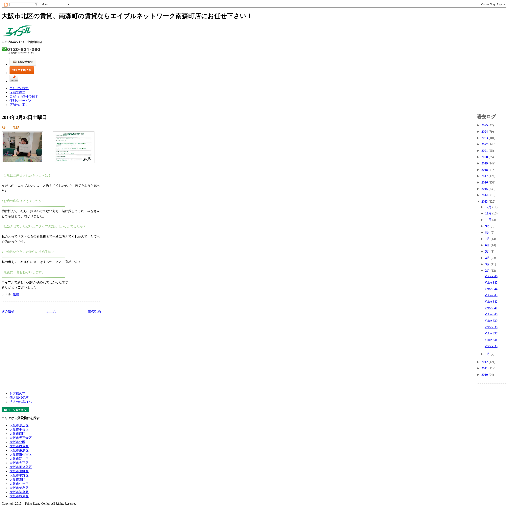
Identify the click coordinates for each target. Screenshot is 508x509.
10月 (488, 219)
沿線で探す (17, 92)
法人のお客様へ (21, 402)
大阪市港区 (17, 479)
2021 (485, 150)
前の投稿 (94, 311)
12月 (488, 207)
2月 (488, 270)
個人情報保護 (19, 397)
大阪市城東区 (19, 496)
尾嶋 (16, 294)
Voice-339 (491, 320)
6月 (488, 245)
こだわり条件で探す (24, 96)
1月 (488, 354)
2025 (485, 125)
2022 (485, 144)
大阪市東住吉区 (21, 454)
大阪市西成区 (19, 446)
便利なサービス (21, 100)
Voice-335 (491, 346)
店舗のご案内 (19, 104)
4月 (488, 258)
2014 (485, 195)
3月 (488, 264)
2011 (485, 368)
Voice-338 (491, 327)
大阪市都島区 (19, 488)
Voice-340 (491, 314)
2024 (485, 131)
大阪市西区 (17, 433)
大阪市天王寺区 (21, 437)
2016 (485, 182)
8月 (488, 232)
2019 (485, 163)
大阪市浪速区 (19, 425)
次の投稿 (8, 311)
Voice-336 (491, 339)
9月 (488, 226)
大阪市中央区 (19, 429)
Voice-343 (491, 295)
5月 (488, 251)
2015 (485, 188)
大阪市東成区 (19, 450)
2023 (485, 138)
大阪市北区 (17, 442)
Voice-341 (491, 308)
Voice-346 (491, 276)
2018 (485, 169)
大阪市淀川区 (19, 458)
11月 (488, 213)
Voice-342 (491, 301)
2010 (485, 374)
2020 (485, 157)
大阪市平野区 (19, 475)
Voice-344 (491, 289)
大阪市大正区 (19, 463)
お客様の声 (17, 393)
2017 (485, 176)
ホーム (51, 311)
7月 (488, 238)
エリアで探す (19, 88)
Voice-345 (10, 127)
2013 (485, 201)
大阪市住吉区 (19, 483)
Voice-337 (491, 333)
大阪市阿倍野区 (21, 467)
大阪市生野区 (19, 471)
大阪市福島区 (19, 492)
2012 (485, 362)
